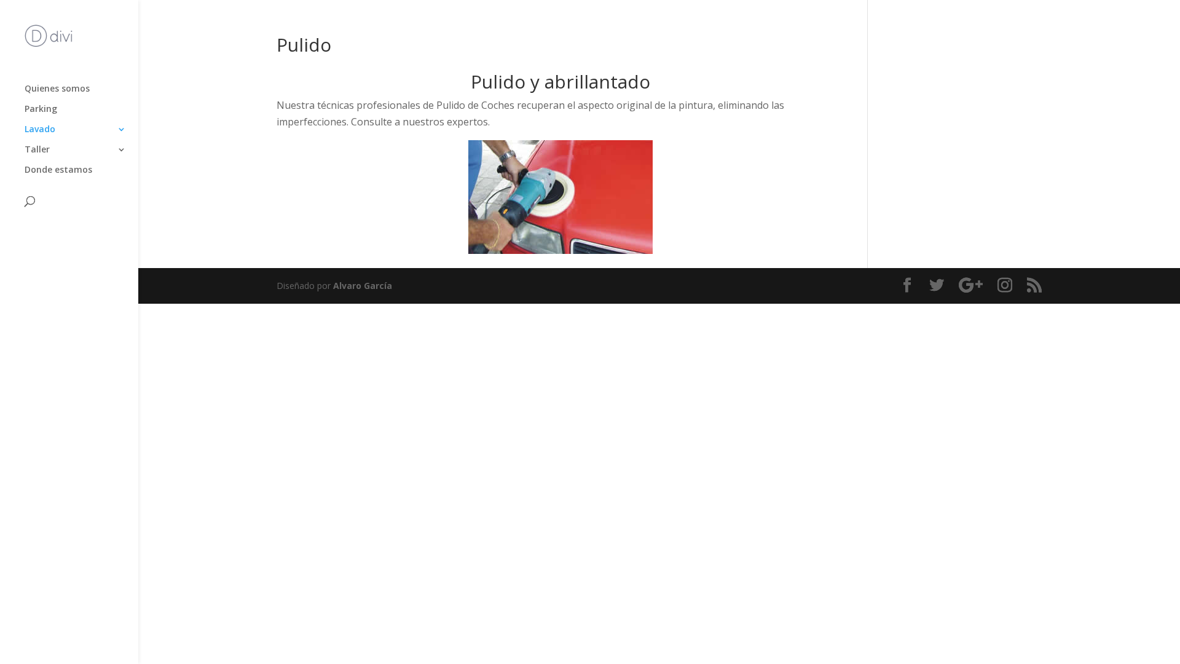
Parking (41, 109)
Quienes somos (57, 89)
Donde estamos (58, 170)
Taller (37, 150)
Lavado (40, 130)
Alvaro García (362, 285)
